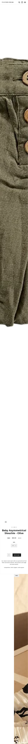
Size (14, 542)
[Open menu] (25, 2)
